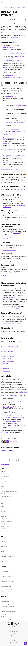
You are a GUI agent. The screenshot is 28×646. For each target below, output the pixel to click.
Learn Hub (3, 471)
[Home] (1, 2)
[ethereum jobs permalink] (0, 338)
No (12, 450)
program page (16, 233)
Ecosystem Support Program (7, 589)
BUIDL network (20, 189)
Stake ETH (3, 528)
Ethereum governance (6, 614)
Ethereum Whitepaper (5, 599)
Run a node (3, 488)
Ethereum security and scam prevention (9, 491)
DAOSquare (6, 395)
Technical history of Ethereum (7, 606)
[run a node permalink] (0, 243)
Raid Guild (6, 425)
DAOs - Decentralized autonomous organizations (11, 523)
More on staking (7, 261)
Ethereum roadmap (5, 601)
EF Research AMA (8, 149)
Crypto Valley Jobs (8, 368)
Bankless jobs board (8, 361)
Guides (2, 506)
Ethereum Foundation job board (11, 346)
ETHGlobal (11, 49)
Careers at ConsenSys (9, 356)
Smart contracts (4, 483)
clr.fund (5, 278)
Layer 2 (2, 531)
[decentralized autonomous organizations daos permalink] (0, 376)
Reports (2, 616)
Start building (4, 546)
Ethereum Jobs (7, 371)
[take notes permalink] (0, 212)
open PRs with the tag (14, 122)
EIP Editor (20, 118)
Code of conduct (14, 631)
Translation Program (5, 579)
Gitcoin (5, 275)
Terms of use (14, 637)
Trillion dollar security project (7, 619)
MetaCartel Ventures (8, 417)
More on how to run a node (9, 250)
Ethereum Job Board (8, 351)
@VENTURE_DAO (19, 417)
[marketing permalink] (0, 328)
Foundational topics (5, 553)
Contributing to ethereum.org (7, 576)
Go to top (15, 460)
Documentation (4, 544)
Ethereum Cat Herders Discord (15, 77)
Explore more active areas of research (10, 169)
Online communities (5, 571)
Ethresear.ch (6, 143)
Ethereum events (4, 574)
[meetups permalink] (0, 186)
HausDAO (6, 411)
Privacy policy (14, 635)
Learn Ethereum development (7, 549)
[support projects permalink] (0, 265)
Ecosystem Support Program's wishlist (13, 60)
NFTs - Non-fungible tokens (7, 518)
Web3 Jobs (6, 363)
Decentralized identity (5, 526)
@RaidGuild (12, 425)
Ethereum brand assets (14, 628)
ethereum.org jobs (7, 344)
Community (13, 7)
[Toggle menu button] (26, 2)
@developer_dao (16, 401)
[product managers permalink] (0, 313)
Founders (3, 561)
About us (14, 626)
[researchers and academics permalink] (0, 84)
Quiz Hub (3, 493)
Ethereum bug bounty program (7, 581)
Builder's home (4, 539)
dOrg (4, 407)
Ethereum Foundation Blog (7, 586)
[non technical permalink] (0, 174)
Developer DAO (7, 401)
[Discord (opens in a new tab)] (19, 623)
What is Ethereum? (5, 473)
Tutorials (3, 541)
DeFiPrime (11, 297)
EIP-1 (10, 109)
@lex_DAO (11, 415)
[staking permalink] (0, 254)
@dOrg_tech (10, 407)
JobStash (6, 349)
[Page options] (8, 23)
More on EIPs (7, 134)
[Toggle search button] (23, 2)
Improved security (5, 604)
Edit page (12, 23)
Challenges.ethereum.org (9, 137)
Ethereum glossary (5, 498)
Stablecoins (3, 516)
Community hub (4, 569)
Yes (5, 450)
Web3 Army (6, 366)
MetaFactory (6, 421)
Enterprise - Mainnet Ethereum (8, 558)
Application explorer (5, 513)
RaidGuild (19, 323)
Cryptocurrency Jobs (9, 353)
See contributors (14, 441)
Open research (4, 609)
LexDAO (5, 415)
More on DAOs (23, 392)
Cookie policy (14, 640)
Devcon (3, 591)
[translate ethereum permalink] (0, 226)
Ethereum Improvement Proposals (8, 611)
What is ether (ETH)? (5, 476)
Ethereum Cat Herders (9, 323)
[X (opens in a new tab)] (16, 623)
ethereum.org (5, 7)
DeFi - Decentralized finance (7, 521)
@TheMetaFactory (15, 421)
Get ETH (3, 511)
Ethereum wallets (4, 478)
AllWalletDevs (7, 162)
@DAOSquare (14, 395)
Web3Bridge (6, 67)
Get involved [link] (21, 7)
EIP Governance (15, 129)
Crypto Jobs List (7, 358)
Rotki (18, 308)
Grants (2, 551)
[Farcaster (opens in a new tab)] (12, 623)
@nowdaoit (12, 411)
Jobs (14, 633)
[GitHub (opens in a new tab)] (9, 623)
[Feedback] (25, 643)
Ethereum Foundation (5, 584)
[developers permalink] (0, 42)
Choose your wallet (5, 508)
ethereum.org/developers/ (9, 47)
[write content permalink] (0, 195)
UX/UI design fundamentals (7, 556)
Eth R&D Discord (11, 75)
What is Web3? (4, 481)
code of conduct (14, 37)
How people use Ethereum (7, 496)
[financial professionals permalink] (0, 284)
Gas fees (3, 486)
